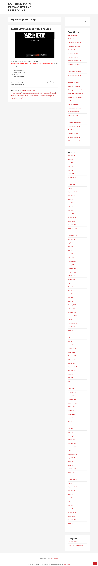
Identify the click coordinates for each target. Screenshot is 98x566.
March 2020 (71, 432)
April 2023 (70, 297)
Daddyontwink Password (74, 122)
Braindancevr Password (74, 60)
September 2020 (72, 410)
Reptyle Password (72, 35)
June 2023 (70, 290)
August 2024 (71, 239)
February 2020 (72, 436)
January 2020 (71, 439)
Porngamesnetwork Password (76, 93)
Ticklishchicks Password (74, 130)
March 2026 (71, 174)
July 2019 (70, 461)
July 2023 (70, 286)
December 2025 (72, 181)
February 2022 (72, 348)
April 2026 (70, 170)
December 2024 (72, 225)
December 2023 (72, 268)
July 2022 (70, 330)
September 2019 (72, 454)
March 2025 (71, 214)
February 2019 (72, 469)
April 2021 (70, 385)
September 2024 (72, 235)
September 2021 (72, 367)
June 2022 (70, 334)
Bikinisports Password (74, 86)
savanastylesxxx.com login (17, 97)
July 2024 (70, 243)
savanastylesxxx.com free (36, 95)
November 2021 (72, 359)
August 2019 (71, 458)
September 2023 (72, 279)
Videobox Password (73, 104)
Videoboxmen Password (74, 108)
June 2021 (70, 377)
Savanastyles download (27, 93)
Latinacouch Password (74, 79)
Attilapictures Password (74, 75)
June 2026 (70, 163)
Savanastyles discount (16, 93)
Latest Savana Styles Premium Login (31, 28)
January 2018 (71, 516)
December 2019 (72, 443)
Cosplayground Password (75, 90)
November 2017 (72, 523)
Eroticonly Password (73, 53)
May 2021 (70, 381)
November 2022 (72, 316)
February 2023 (72, 305)
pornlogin (23, 90)
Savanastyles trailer (37, 93)
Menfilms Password (73, 133)
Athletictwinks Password (74, 119)
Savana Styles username (39, 92)
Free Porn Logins (31, 90)
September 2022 (72, 323)
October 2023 (71, 276)
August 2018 (71, 490)
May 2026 (70, 166)
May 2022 (70, 337)
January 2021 (71, 396)
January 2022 (71, 352)
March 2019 (71, 465)
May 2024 (70, 250)
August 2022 (71, 326)
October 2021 (71, 363)
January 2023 (71, 308)
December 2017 (72, 520)
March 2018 (71, 509)
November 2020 (72, 403)
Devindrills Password (73, 50)
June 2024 (70, 246)
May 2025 (70, 206)
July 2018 (70, 494)
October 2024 (71, 232)
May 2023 (70, 294)
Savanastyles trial (47, 93)
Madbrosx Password (73, 101)
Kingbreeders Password (74, 39)
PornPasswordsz (55, 558)
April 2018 (70, 505)
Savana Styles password (27, 92)
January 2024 (71, 265)
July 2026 (70, 159)
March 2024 (71, 257)
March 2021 (71, 388)
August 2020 (71, 414)
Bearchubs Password (73, 115)
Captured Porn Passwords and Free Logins (19, 7)
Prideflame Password (73, 111)
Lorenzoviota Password (74, 42)
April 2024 (70, 254)
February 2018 (72, 512)
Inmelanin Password (73, 82)
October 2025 (71, 188)
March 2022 (71, 345)
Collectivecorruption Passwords (76, 141)
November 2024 (72, 228)
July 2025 (70, 199)
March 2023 (71, 301)
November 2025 (72, 184)
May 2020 (70, 425)
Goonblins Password (73, 68)
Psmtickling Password (74, 126)
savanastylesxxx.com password (31, 97)
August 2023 (71, 283)
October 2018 (71, 483)
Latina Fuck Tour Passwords (75, 545)
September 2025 (72, 192)
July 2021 (70, 374)
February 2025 (72, 217)
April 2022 (70, 341)
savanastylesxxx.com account (22, 95)
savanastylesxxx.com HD (48, 95)
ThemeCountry (66, 564)
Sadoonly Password (73, 57)
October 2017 (71, 527)
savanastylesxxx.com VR (16, 98)
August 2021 (71, 370)
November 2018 (72, 479)
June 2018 (70, 498)
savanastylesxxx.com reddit (45, 97)
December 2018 (72, 476)
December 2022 (72, 312)
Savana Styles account (16, 92)
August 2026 (71, 155)
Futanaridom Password (74, 64)
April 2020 (70, 428)
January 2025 (71, 221)
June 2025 (70, 203)
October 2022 (71, 319)
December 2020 (72, 399)
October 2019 (71, 450)
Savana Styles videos (50, 92)
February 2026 (72, 177)
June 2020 (70, 421)
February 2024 (72, 261)
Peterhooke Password (74, 46)
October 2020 (71, 407)
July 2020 (70, 418)
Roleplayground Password (75, 97)
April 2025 (70, 210)
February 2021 (72, 392)
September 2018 (72, 487)
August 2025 (71, 195)
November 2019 (72, 447)
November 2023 (72, 272)
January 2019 (71, 472)
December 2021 (72, 356)
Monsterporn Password (74, 71)
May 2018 (70, 501)
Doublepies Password (74, 137)
